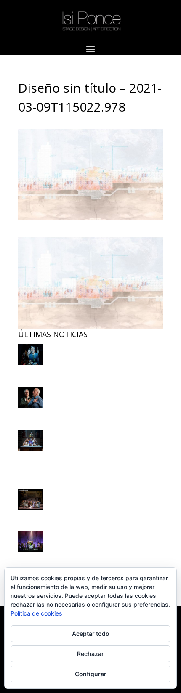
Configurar (90, 673)
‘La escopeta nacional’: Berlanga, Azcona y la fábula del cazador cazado (86, 453)
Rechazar (90, 653)
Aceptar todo (90, 633)
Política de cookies (36, 613)
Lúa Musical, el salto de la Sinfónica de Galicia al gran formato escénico (78, 554)
